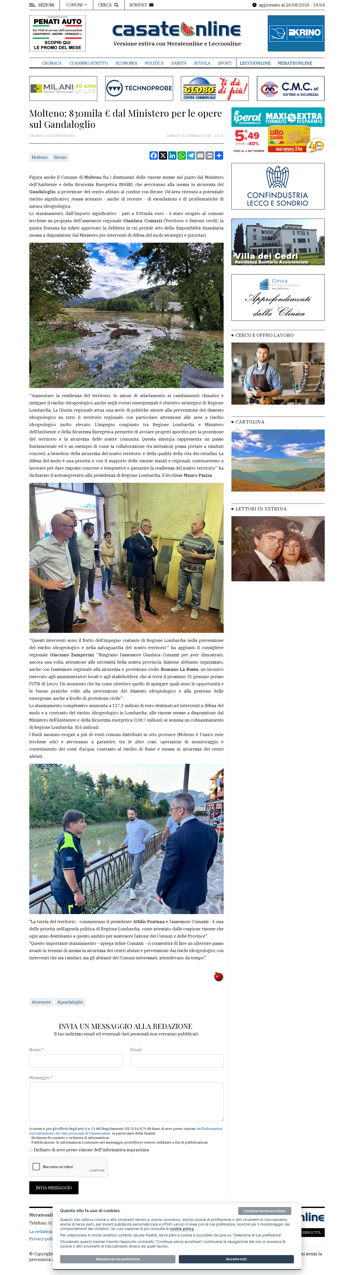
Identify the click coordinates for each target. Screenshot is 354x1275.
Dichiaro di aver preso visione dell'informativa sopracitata (91, 1149)
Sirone (60, 157)
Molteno (40, 157)
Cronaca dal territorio (52, 136)
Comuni (75, 5)
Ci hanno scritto (88, 63)
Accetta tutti (236, 1259)
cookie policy (182, 1228)
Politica (154, 63)
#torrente (41, 1002)
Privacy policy (43, 1238)
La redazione (42, 1231)
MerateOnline (295, 63)
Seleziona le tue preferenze (118, 1259)
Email (136, 1049)
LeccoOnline (255, 63)
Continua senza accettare (265, 1211)
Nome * (36, 1049)
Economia (126, 63)
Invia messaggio (54, 1187)
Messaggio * (41, 1077)
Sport (225, 63)
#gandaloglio (70, 1002)
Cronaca (52, 63)
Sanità (179, 63)
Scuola (202, 63)
